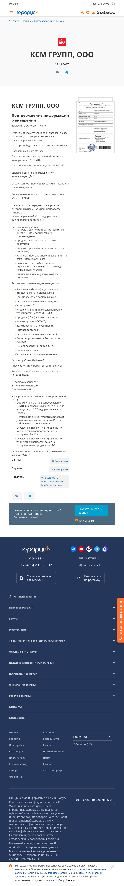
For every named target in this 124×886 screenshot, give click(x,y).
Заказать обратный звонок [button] (91, 510)
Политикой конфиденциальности (46, 873)
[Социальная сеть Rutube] (89, 549)
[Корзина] (88, 12)
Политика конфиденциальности (36, 802)
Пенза (46, 757)
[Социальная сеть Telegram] (97, 549)
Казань (47, 745)
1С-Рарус (14, 20)
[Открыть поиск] (82, 12)
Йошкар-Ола (16, 745)
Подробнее (65, 880)
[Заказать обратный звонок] (113, 3)
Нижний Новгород (54, 751)
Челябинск (15, 777)
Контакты (15, 706)
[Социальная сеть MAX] (105, 549)
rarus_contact (92, 565)
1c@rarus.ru (86, 520)
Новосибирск (17, 757)
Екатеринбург (51, 738)
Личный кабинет (25, 596)
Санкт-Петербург (53, 770)
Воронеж (14, 738)
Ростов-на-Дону (18, 764)
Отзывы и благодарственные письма (43, 20)
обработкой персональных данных (35, 847)
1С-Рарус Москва (60, 461)
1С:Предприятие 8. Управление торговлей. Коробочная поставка (52, 481)
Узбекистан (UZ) (82, 744)
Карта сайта (17, 717)
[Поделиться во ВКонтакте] (58, 73)
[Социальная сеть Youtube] (81, 549)
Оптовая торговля (59, 469)
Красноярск (16, 751)
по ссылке (29, 859)
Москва (13, 732)
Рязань (47, 764)
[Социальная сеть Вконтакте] (73, 549)
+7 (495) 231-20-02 (98, 3)
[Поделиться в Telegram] (66, 73)
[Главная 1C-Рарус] (47, 12)
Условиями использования (35, 839)
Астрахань (49, 732)
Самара (13, 770)
